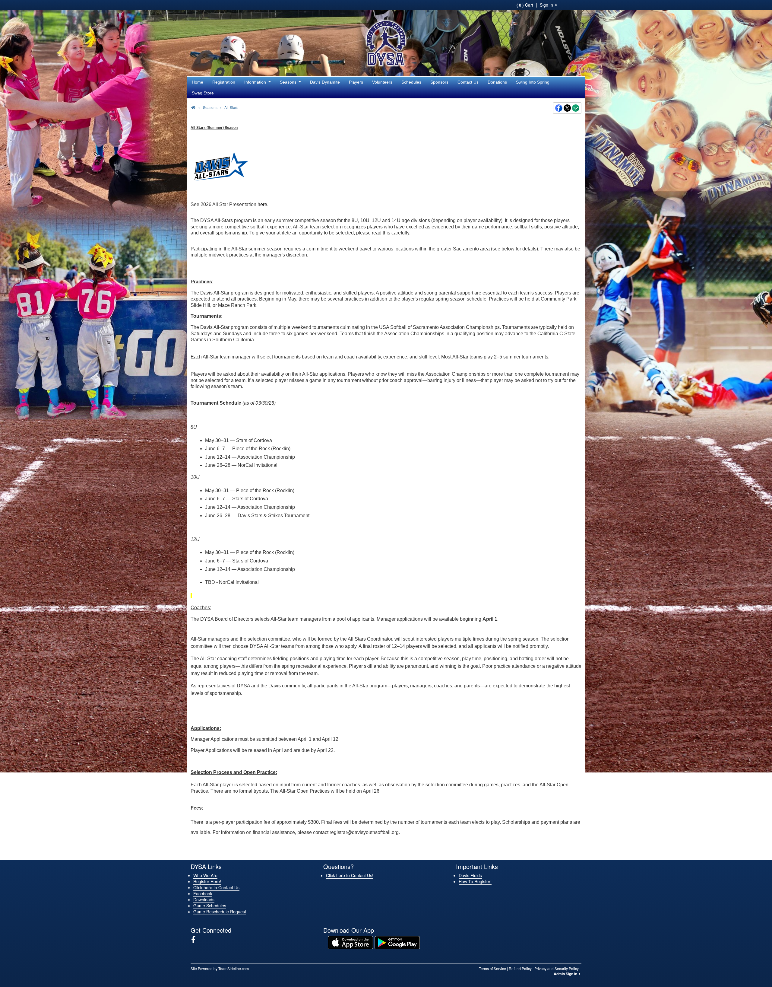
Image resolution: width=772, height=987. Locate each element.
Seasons (289, 82)
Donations (497, 82)
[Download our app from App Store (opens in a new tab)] (350, 942)
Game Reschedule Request (219, 912)
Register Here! (207, 881)
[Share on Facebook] (559, 108)
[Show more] (575, 108)
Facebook (202, 893)
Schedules (411, 82)
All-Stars (231, 107)
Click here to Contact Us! (349, 875)
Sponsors (439, 82)
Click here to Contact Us (216, 887)
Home (197, 82)
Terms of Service (492, 968)
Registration (223, 82)
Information (255, 82)
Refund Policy (520, 968)
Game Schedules (209, 906)
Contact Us (468, 82)
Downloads (203, 899)
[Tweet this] (567, 108)
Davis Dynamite (325, 82)
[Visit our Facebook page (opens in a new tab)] (195, 939)
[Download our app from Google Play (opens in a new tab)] (397, 942)
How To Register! (475, 881)
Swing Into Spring (532, 82)
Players (356, 82)
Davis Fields (470, 875)
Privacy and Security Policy (556, 968)
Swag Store (203, 93)
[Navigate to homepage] (193, 107)
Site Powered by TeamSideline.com (220, 968)
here (262, 204)
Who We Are (205, 875)
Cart (525, 5)
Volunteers (382, 82)
